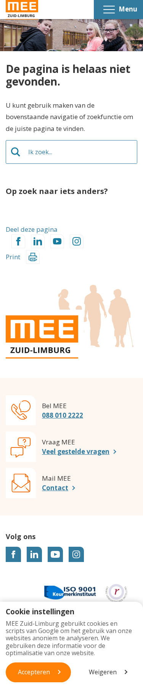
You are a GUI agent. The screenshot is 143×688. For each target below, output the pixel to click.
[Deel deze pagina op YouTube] (57, 241)
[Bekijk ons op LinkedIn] (34, 554)
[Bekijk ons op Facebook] (13, 554)
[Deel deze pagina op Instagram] (77, 241)
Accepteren (34, 672)
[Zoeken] (15, 152)
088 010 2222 (62, 415)
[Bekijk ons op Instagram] (76, 554)
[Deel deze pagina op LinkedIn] (38, 241)
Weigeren (103, 672)
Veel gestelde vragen (75, 451)
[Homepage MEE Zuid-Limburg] (22, 9)
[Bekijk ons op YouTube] (55, 554)
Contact (55, 487)
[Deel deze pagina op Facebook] (18, 241)
